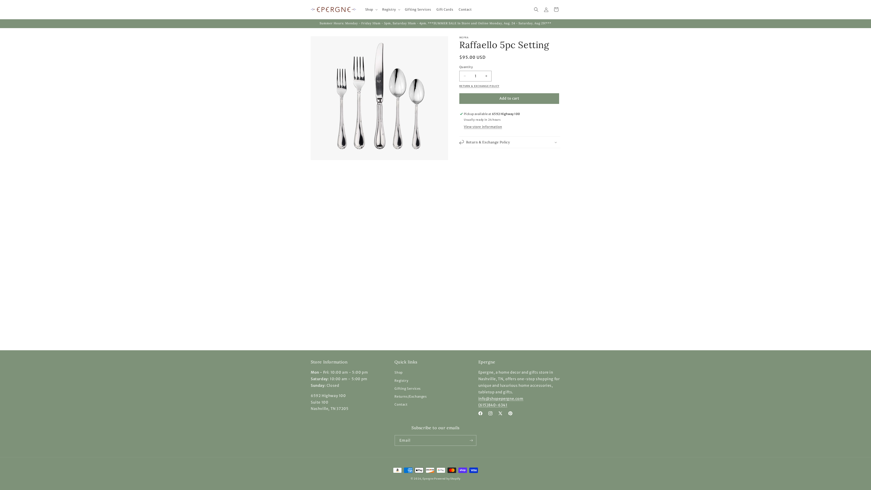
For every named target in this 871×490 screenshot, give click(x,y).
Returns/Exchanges (410, 396)
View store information (483, 127)
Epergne (428, 478)
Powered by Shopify (447, 478)
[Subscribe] (471, 440)
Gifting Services (407, 389)
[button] (370, 9)
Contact (400, 404)
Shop (398, 372)
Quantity (466, 67)
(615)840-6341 (492, 405)
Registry (401, 381)
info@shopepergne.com (501, 398)
